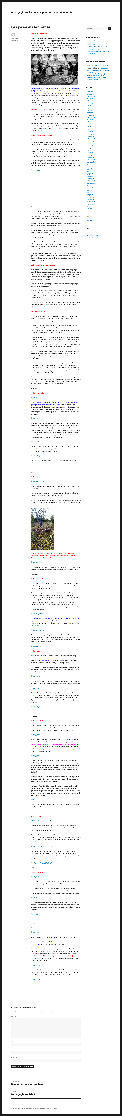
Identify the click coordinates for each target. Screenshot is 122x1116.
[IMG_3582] (56, 965)
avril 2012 (89, 192)
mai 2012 (89, 190)
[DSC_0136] (56, 914)
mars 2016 (90, 110)
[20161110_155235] (56, 529)
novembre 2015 (91, 117)
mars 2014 (90, 152)
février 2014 (90, 154)
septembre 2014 (91, 142)
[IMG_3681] (56, 442)
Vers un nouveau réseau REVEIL (95, 70)
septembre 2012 (91, 183)
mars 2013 (90, 173)
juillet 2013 (90, 166)
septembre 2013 (91, 162)
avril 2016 (89, 108)
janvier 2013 (90, 176)
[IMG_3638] (56, 707)
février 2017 (90, 91)
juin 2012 (89, 189)
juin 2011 (89, 208)
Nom (13, 1041)
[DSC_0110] (56, 877)
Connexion (90, 232)
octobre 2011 (90, 203)
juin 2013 (89, 168)
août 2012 (89, 185)
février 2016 (90, 112)
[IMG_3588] (56, 979)
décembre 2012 (91, 178)
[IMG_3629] (56, 186)
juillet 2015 (90, 124)
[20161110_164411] (56, 646)
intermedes (14, 38)
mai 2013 (89, 169)
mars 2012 (90, 194)
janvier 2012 (90, 197)
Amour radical (104, 68)
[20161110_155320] (56, 562)
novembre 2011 (91, 201)
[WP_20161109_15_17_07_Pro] (56, 821)
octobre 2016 (90, 98)
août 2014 (89, 143)
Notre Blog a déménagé (93, 41)
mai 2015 (89, 128)
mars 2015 (90, 131)
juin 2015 (89, 126)
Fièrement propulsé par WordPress (48, 1108)
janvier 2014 (90, 156)
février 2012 (90, 196)
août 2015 (89, 122)
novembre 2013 (91, 159)
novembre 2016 (91, 96)
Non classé (90, 220)
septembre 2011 (91, 204)
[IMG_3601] (56, 756)
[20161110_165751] (56, 630)
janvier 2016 (90, 114)
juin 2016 (89, 105)
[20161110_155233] (56, 481)
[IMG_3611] (56, 800)
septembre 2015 (91, 121)
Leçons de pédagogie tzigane (97, 75)
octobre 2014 (90, 140)
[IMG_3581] (56, 932)
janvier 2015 (90, 135)
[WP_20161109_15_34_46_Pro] (56, 863)
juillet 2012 (90, 187)
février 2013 (90, 175)
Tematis (89, 65)
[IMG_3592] (56, 735)
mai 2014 (89, 149)
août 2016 (89, 101)
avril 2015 (89, 129)
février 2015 (90, 133)
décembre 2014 (91, 136)
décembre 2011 (91, 199)
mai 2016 (89, 107)
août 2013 (89, 164)
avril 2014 (89, 150)
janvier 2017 (90, 93)
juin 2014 (89, 147)
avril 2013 (89, 171)
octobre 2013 (90, 161)
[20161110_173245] (56, 614)
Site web (14, 1057)
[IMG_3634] (56, 688)
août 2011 (89, 206)
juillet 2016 (90, 103)
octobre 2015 (90, 119)
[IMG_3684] (56, 456)
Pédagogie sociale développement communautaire (42, 12)
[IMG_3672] (56, 418)
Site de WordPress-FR (93, 237)
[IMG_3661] (56, 398)
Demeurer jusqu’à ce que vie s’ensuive (97, 46)
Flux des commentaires (93, 235)
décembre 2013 (91, 157)
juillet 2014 (90, 145)
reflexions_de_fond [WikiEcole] (96, 77)
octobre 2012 (90, 182)
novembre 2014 (91, 138)
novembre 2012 (91, 180)
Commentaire (16, 1016)
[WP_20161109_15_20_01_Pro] (56, 846)
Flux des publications (92, 234)
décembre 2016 (91, 94)
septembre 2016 (91, 100)
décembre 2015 (91, 115)
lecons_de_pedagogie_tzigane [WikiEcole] (98, 74)
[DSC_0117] (56, 898)
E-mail (14, 1049)
